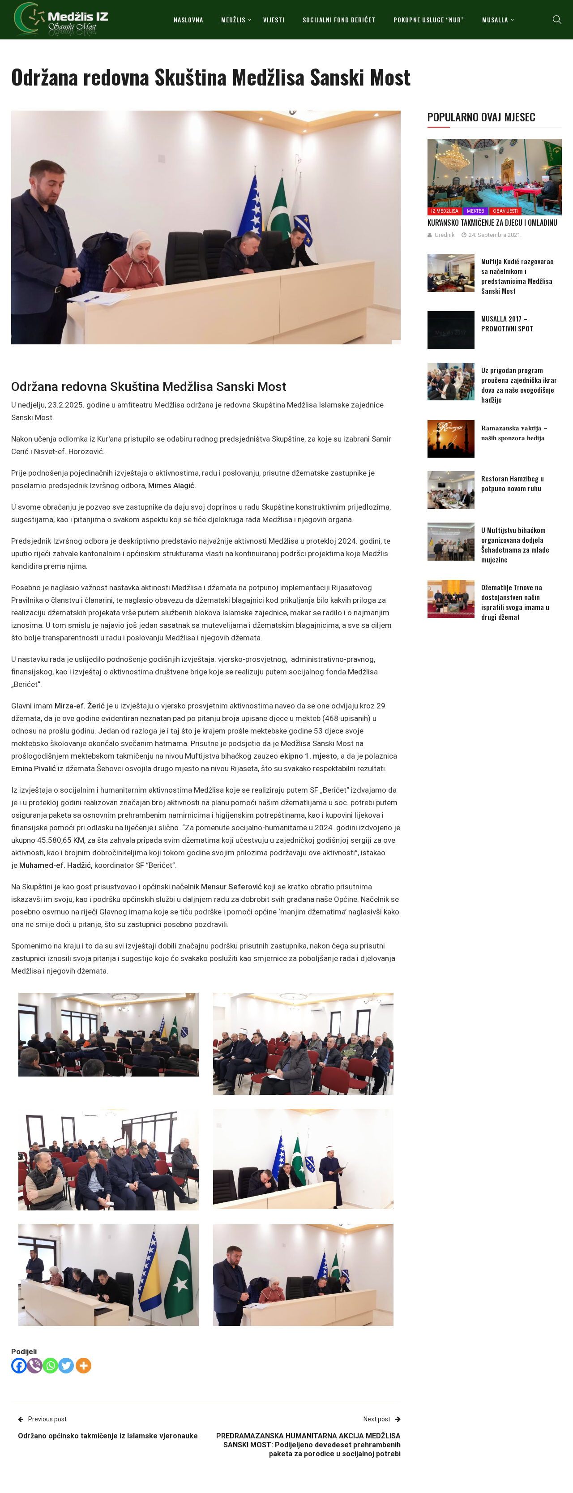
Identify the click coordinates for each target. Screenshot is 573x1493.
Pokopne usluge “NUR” (428, 19)
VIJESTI (274, 19)
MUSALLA (495, 19)
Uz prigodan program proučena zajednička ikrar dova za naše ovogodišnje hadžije (519, 384)
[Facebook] (19, 1365)
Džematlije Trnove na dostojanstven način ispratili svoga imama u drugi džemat (515, 602)
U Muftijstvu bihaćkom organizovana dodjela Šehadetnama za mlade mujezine (515, 544)
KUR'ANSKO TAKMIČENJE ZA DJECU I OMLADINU (492, 222)
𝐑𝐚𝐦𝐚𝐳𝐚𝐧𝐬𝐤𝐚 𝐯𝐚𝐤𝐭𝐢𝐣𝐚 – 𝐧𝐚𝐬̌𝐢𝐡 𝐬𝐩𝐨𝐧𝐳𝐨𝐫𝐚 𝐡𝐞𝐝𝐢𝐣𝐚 (514, 432)
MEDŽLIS (233, 19)
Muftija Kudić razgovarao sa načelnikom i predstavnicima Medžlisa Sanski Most (517, 276)
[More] (83, 1365)
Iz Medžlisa (444, 211)
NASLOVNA (188, 19)
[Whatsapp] (50, 1365)
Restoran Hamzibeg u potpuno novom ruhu (512, 483)
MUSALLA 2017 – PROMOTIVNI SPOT (507, 323)
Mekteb (475, 211)
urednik (445, 235)
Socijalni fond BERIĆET (339, 19)
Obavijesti (505, 211)
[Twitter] (66, 1365)
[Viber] (35, 1365)
